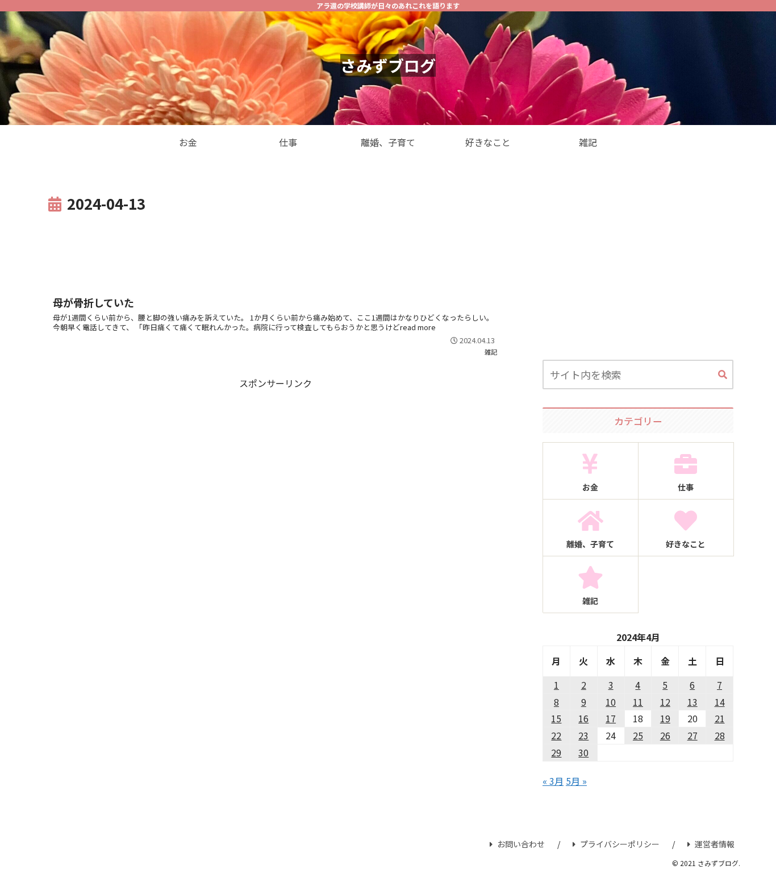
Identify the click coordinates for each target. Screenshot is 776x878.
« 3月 (553, 781)
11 (638, 702)
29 (556, 752)
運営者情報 (715, 844)
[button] (723, 375)
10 (611, 702)
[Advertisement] (275, 247)
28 (720, 735)
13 (692, 702)
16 (583, 718)
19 (665, 718)
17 (611, 718)
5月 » (576, 781)
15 (556, 718)
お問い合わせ (521, 844)
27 (692, 735)
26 (665, 735)
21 (720, 718)
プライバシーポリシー (620, 844)
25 (638, 735)
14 (720, 702)
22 (556, 735)
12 (665, 702)
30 (583, 752)
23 (583, 735)
